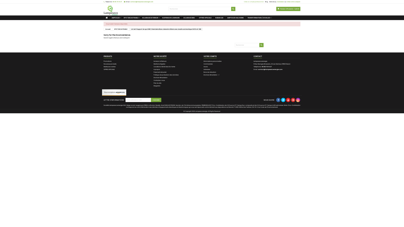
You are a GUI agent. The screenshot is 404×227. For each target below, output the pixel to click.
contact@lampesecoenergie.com (141, 2)
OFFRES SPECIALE (205, 18)
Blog (266, 2)
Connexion (280, 2)
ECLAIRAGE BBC (189, 18)
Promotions (108, 61)
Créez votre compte (293, 2)
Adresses (207, 69)
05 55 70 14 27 (117, 2)
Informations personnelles (213, 61)
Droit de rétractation (160, 78)
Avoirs (206, 67)
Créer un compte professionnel (254, 2)
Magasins (157, 86)
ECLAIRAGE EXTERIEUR (150, 18)
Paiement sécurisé (160, 72)
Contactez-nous (159, 80)
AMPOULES (116, 18)
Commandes (208, 64)
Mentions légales (159, 64)
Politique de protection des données (166, 75)
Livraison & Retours (160, 61)
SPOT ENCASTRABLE (131, 18)
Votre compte (210, 56)
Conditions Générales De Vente (164, 67)
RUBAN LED (219, 18)
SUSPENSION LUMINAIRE (171, 18)
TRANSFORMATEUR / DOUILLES (258, 18)
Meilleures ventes (110, 67)
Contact (258, 56)
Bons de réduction (210, 72)
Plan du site (157, 83)
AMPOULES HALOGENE (235, 18)
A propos (157, 69)
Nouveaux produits (110, 64)
